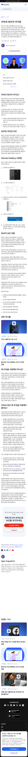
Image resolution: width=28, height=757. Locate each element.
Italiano (12, 546)
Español (3, 546)
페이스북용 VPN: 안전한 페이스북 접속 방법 (13, 643)
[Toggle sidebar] (25, 4)
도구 (8, 17)
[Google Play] (14, 716)
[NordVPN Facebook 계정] (7, 550)
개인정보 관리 (14, 753)
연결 (3, 638)
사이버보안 (4, 689)
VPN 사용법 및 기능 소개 (9, 339)
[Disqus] (14, 596)
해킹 (9, 312)
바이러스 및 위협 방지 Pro (16, 469)
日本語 (16, 546)
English (21, 545)
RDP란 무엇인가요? (8, 81)
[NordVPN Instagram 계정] (10, 550)
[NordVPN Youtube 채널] (13, 550)
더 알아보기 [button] (14, 530)
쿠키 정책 (11, 744)
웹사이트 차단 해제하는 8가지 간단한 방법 (12, 363)
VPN (12, 28)
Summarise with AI (15, 51)
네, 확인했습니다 (14, 749)
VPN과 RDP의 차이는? (8, 78)
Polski (20, 546)
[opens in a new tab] (5, 705)
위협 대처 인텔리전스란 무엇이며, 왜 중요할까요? (12, 693)
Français (8, 546)
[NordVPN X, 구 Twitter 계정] (5, 550)
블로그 (3, 17)
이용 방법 (4, 336)
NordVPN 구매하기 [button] (14, 525)
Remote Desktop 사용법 (9, 84)
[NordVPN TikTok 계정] (2, 550)
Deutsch (16, 545)
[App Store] (14, 711)
